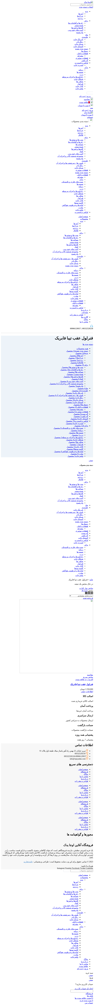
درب (81, 74)
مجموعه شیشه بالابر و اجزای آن (70, 156)
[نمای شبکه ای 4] (86, 593)
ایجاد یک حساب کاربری (84, 989)
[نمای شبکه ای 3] (88, 593)
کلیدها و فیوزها (77, 28)
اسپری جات (78, 65)
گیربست (84, 533)
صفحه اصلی (83, 769)
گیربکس (84, 60)
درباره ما (84, 779)
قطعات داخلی (82, 53)
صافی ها (79, 81)
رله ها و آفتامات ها (75, 23)
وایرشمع (79, 32)
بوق (86, 35)
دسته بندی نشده (81, 49)
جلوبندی (85, 37)
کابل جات (79, 86)
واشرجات (79, 88)
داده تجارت (28, 862)
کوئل (81, 151)
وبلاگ (86, 774)
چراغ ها (80, 16)
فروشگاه (84, 772)
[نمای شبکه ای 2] (91, 593)
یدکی (86, 67)
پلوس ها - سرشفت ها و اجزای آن (69, 512)
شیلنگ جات (78, 79)
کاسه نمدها (78, 203)
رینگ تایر (79, 42)
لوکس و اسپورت (81, 63)
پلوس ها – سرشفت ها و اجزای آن (69, 163)
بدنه (86, 11)
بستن (91, 460)
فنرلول (80, 84)
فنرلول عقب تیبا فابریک (81, 684)
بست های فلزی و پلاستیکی (72, 182)
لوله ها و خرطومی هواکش (72, 205)
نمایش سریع (88, 677)
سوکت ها (79, 144)
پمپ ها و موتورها (76, 140)
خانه (91, 580)
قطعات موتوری (82, 58)
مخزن (80, 207)
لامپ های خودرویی (75, 30)
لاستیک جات (78, 46)
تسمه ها (80, 72)
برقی (86, 21)
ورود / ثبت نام (82, 969)
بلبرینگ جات (78, 39)
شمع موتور (78, 25)
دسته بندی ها (88, 344)
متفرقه (80, 56)
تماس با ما (84, 776)
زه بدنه (80, 18)
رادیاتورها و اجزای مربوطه (72, 77)
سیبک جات (79, 44)
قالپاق (80, 135)
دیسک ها (84, 51)
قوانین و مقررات (76, 315)
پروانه (81, 70)
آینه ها (80, 14)
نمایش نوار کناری (86, 588)
